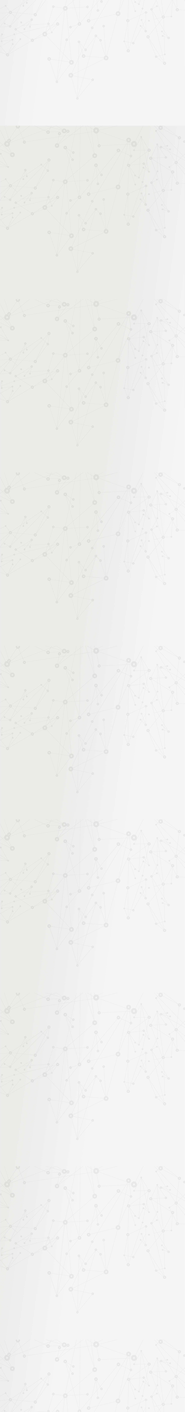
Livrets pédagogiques (45, 83)
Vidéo (66, 43)
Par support (77, 38)
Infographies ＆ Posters (45, 91)
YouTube (136, 301)
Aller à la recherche (145, 13)
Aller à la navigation (131, 13)
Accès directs (131, 5)
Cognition (123, 43)
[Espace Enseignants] (58, 22)
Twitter (130, 301)
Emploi (120, 5)
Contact (130, 29)
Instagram (133, 301)
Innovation (84, 5)
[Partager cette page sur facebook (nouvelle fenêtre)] (105, 66)
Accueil (47, 38)
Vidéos (39, 60)
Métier (73, 43)
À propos (47, 5)
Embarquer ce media (138, 132)
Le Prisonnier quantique (163, 29)
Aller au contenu (117, 13)
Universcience (83, 43)
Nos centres (110, 5)
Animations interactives (45, 56)
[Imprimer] (68, 65)
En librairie (41, 99)
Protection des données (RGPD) (63, 301)
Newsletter (140, 33)
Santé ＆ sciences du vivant (100, 43)
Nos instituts (97, 5)
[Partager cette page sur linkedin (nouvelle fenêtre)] (112, 72)
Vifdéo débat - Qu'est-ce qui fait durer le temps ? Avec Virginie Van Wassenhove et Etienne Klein (103, 178)
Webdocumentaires (44, 68)
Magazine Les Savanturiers (47, 87)
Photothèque (104, 29)
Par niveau (40, 48)
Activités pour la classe (97, 33)
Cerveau (116, 43)
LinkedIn (139, 301)
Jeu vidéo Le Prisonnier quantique (45, 73)
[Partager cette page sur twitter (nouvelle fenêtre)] (80, 72)
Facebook (127, 301)
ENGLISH (148, 5)
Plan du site (108, 301)
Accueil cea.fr (142, 29)
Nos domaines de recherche (66, 5)
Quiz (39, 64)
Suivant (146, 285)
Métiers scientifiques (122, 33)
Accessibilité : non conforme (90, 301)
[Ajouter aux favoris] (81, 65)
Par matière (41, 44)
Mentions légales (40, 301)
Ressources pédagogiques (70, 33)
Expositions (41, 95)
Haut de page (177, 1204)
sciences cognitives (84, 189)
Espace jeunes (118, 29)
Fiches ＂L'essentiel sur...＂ (47, 79)
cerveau (96, 189)
